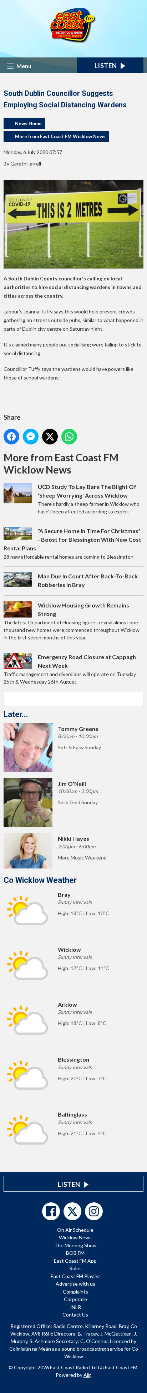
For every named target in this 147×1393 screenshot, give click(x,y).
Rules (75, 1268)
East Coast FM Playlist (75, 1276)
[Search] (137, 698)
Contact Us (75, 1315)
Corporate (75, 1299)
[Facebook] (51, 1211)
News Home (28, 123)
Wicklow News (75, 1237)
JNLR (75, 1307)
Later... (16, 714)
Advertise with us (75, 1284)
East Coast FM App (75, 1261)
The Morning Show (75, 1245)
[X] (72, 1211)
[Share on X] (50, 436)
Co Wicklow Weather (40, 880)
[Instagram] (94, 1211)
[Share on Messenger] (31, 436)
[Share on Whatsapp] (69, 436)
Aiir (87, 1375)
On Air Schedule (75, 1230)
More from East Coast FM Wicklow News (60, 136)
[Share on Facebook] (11, 436)
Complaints (75, 1292)
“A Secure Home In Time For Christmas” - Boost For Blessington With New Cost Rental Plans (72, 539)
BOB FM (75, 1253)
